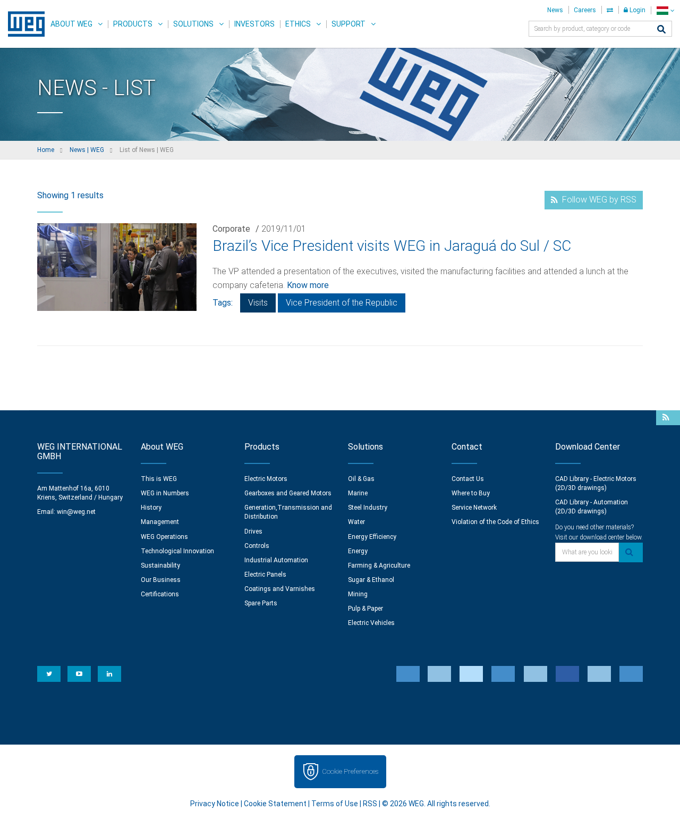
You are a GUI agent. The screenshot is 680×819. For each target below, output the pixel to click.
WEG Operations (164, 537)
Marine (358, 493)
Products (132, 24)
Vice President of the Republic (341, 303)
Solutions (193, 24)
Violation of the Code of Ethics (495, 522)
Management (160, 522)
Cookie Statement (275, 803)
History (151, 507)
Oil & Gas (361, 479)
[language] (665, 10)
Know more (308, 285)
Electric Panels (265, 574)
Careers (585, 10)
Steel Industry (367, 507)
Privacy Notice (214, 803)
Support (349, 24)
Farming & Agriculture (379, 565)
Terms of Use (334, 803)
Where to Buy (471, 493)
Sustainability (160, 565)
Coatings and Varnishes (279, 589)
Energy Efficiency (372, 537)
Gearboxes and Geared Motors (288, 493)
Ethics (298, 24)
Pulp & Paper (365, 608)
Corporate (231, 229)
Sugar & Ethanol (371, 580)
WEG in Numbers (165, 493)
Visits (258, 303)
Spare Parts (260, 603)
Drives (253, 531)
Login (636, 10)
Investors (254, 24)
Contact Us (468, 479)
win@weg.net (76, 512)
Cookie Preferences (350, 771)
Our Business (161, 580)
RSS (370, 803)
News (555, 10)
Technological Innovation (177, 551)
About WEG (71, 24)
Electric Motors (265, 479)
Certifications (160, 594)
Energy (358, 551)
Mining (358, 594)
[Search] (661, 30)
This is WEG (159, 479)
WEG (22, 24)
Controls (256, 546)
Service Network (474, 507)
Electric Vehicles (371, 623)
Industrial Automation (276, 560)
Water (356, 522)
